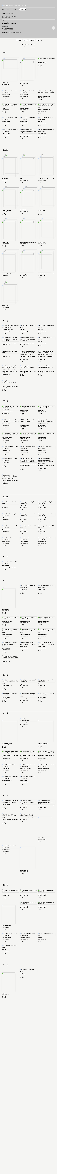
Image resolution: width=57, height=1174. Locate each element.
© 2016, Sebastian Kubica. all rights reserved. (11, 32)
